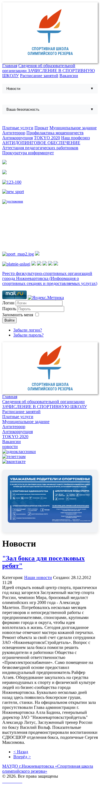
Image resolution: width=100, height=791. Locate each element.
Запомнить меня (17, 314)
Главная (9, 65)
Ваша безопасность (22, 109)
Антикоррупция (17, 137)
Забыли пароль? (28, 335)
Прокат (41, 127)
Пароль (9, 308)
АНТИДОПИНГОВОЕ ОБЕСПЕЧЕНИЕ (41, 142)
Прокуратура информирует (28, 152)
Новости (13, 89)
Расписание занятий (39, 75)
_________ (12, 781)
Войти (9, 320)
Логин (8, 302)
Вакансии (68, 75)
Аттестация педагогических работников (40, 147)
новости (10, 446)
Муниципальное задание (73, 127)
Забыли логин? (27, 330)
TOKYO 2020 (47, 137)
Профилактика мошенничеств (55, 132)
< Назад (20, 751)
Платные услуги (17, 127)
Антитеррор (13, 132)
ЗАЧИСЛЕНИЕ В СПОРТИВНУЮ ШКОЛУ (44, 406)
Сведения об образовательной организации (43, 401)
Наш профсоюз (75, 137)
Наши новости (38, 577)
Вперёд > (22, 756)
